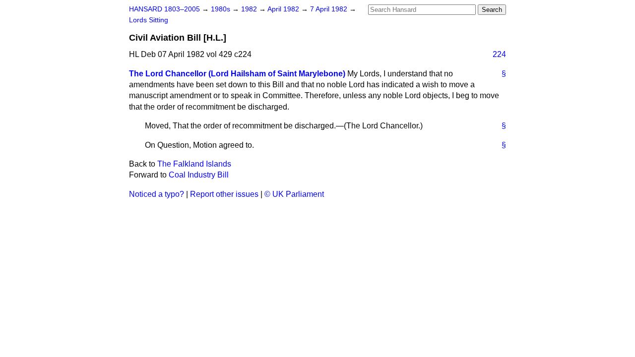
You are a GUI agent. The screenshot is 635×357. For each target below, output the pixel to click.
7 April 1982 (329, 9)
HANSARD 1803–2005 (164, 9)
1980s (221, 9)
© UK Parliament (294, 194)
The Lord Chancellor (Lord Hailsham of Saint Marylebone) (237, 73)
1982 (250, 9)
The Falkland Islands (194, 164)
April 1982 (284, 9)
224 (499, 54)
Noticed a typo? (156, 194)
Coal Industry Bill (199, 175)
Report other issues (224, 194)
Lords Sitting (148, 20)
